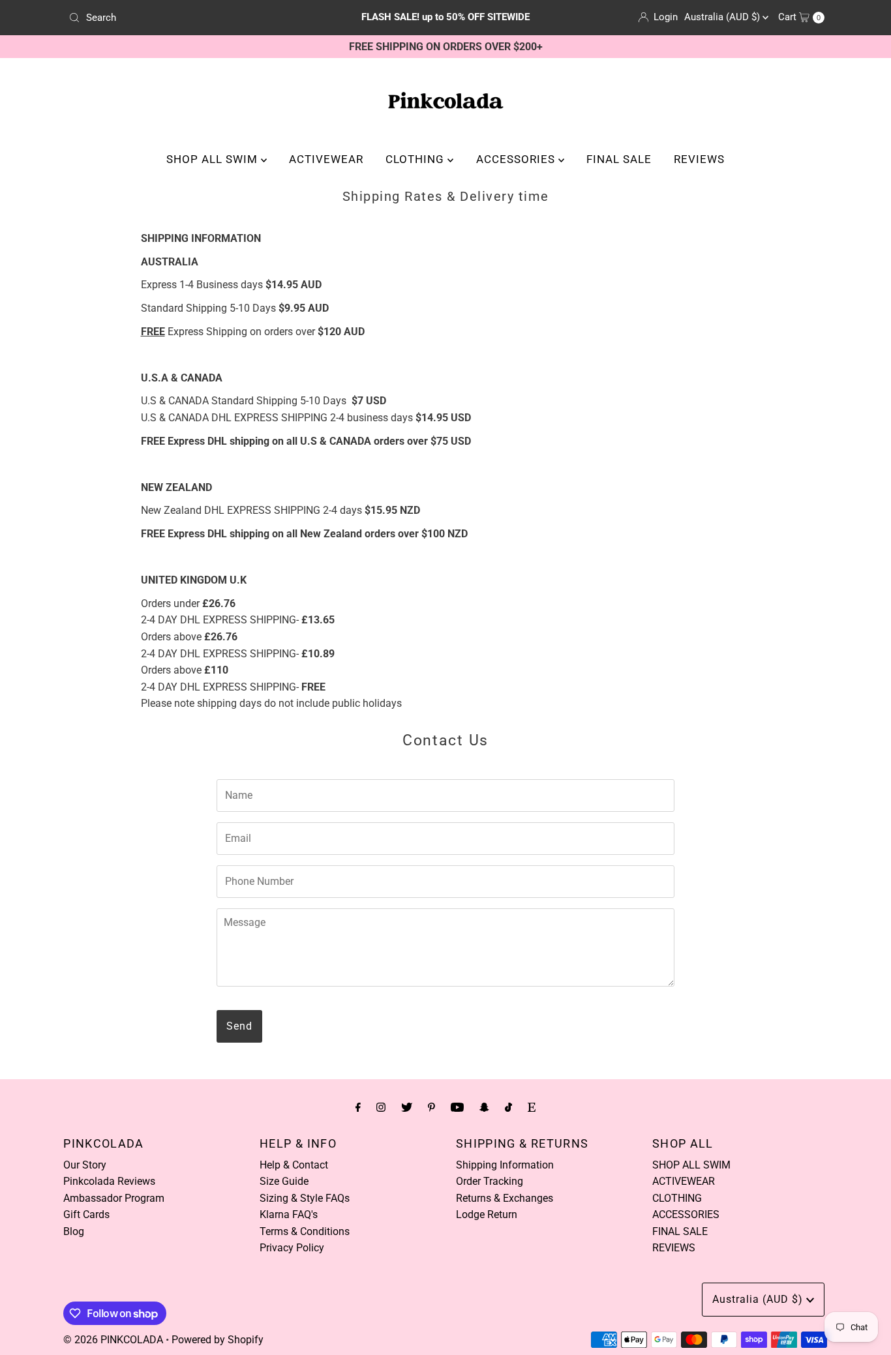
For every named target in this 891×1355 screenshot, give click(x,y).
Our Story (84, 1165)
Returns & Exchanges (504, 1198)
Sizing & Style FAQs (305, 1198)
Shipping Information (505, 1165)
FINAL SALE (619, 159)
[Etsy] (532, 1107)
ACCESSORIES (517, 159)
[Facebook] (358, 1107)
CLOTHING (416, 159)
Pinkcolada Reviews (109, 1181)
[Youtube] (457, 1107)
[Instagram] (380, 1107)
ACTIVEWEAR (326, 159)
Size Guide (284, 1181)
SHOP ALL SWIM (213, 159)
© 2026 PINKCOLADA (113, 1339)
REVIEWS (699, 159)
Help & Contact (294, 1165)
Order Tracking (489, 1181)
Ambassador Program (113, 1198)
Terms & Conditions (305, 1231)
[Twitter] (406, 1107)
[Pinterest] (431, 1107)
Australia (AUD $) (723, 17)
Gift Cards (86, 1214)
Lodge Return (486, 1214)
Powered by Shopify (218, 1339)
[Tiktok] (508, 1107)
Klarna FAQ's (289, 1214)
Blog (73, 1231)
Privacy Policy (292, 1248)
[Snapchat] (484, 1107)
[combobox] (187, 18)
